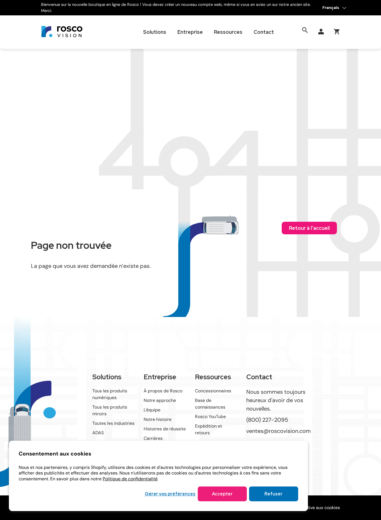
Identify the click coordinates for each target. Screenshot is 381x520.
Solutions (154, 32)
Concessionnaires (213, 391)
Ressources (228, 32)
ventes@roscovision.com (278, 431)
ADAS (98, 433)
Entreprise (190, 32)
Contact (264, 32)
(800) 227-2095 (267, 419)
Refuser (273, 494)
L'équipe (152, 410)
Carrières (153, 438)
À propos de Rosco (163, 391)
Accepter (222, 494)
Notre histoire (158, 419)
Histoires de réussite (165, 429)
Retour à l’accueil (309, 228)
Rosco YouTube (210, 416)
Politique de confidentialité (130, 479)
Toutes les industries (113, 423)
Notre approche (160, 400)
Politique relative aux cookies (310, 508)
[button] (337, 31)
